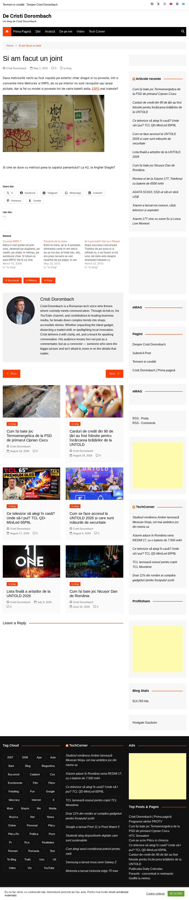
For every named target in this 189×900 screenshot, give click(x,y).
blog (27, 765)
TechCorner (145, 507)
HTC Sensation (139, 835)
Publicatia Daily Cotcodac (146, 868)
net (32, 816)
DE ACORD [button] (176, 893)
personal (32, 825)
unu (41, 859)
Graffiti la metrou (139, 878)
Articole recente (148, 79)
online (12, 825)
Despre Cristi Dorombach (42, 4)
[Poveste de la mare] (64, 254)
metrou (33, 280)
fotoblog (13, 791)
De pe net (65, 31)
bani (11, 765)
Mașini (25, 808)
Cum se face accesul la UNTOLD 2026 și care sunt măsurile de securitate (92, 517)
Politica (34, 833)
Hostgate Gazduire (145, 722)
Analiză (50, 31)
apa (39, 757)
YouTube (49, 867)
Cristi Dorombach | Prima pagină (154, 370)
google (50, 791)
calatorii (35, 774)
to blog (67, 68)
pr (10, 842)
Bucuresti (13, 280)
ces (52, 774)
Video (80, 31)
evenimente (15, 782)
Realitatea (48, 842)
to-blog (11, 859)
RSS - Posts (141, 418)
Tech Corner (97, 31)
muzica (13, 816)
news (50, 816)
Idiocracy (14, 799)
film (35, 782)
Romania (33, 850)
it (53, 799)
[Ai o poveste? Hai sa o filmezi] (105, 254)
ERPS (96, 88)
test (52, 850)
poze (50, 280)
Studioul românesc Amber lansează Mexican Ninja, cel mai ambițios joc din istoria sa (156, 522)
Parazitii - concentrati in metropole (151, 873)
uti (54, 859)
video (12, 867)
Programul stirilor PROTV (145, 821)
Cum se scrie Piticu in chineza (148, 840)
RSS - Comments (144, 423)
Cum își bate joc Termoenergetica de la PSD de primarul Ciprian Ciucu (29, 435)
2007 (10, 757)
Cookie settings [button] (155, 893)
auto (53, 757)
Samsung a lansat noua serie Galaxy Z (91, 862)
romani (13, 850)
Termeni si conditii (13, 4)
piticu (51, 825)
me (39, 808)
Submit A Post (142, 353)
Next (112, 373)
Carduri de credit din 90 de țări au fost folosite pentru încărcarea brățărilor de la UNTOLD (157, 107)
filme (51, 782)
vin (30, 867)
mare (10, 808)
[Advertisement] (158, 465)
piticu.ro (13, 833)
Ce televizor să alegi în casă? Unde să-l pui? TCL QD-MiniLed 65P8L (31, 517)
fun (32, 791)
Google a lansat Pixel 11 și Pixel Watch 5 (92, 826)
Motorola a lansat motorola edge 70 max (92, 870)
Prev (14, 373)
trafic (27, 859)
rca (26, 842)
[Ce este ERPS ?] (23, 254)
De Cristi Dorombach (27, 16)
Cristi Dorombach (16, 68)
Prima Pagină (22, 31)
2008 (25, 757)
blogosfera (48, 765)
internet (36, 799)
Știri (38, 31)
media (52, 808)
